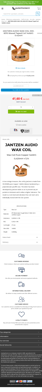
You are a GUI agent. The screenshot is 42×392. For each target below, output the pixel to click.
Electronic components (13, 19)
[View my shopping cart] (40, 8)
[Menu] (2, 8)
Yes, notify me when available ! (21, 90)
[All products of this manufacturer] (39, 33)
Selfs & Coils (25, 19)
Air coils (32, 19)
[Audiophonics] (21, 8)
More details (21, 68)
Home (3, 19)
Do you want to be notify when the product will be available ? (21, 82)
